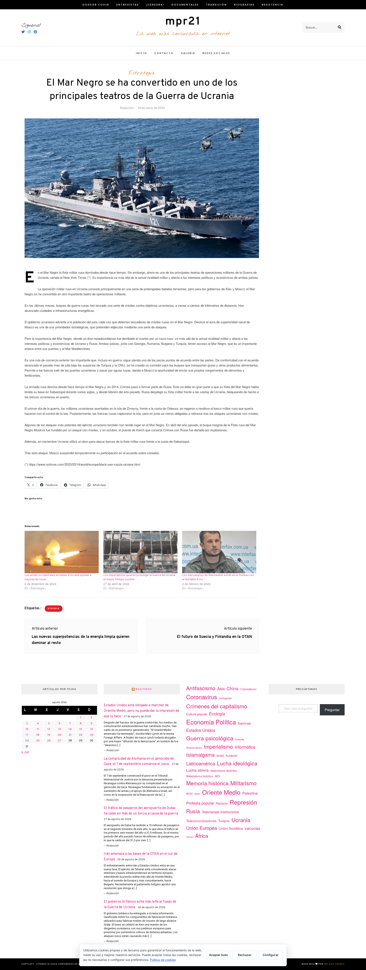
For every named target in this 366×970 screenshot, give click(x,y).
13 (59, 729)
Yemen (189, 836)
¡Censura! (155, 4)
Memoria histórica (207, 783)
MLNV (189, 793)
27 (59, 740)
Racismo (222, 803)
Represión (243, 802)
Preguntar (332, 709)
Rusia (193, 811)
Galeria (188, 53)
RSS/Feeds (144, 689)
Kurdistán (231, 756)
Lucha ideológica (237, 763)
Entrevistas (127, 4)
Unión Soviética (231, 828)
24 (27, 740)
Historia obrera (194, 747)
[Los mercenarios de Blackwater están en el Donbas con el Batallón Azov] (219, 552)
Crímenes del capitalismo (216, 706)
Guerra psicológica (209, 738)
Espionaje (244, 723)
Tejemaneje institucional (220, 811)
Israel (220, 755)
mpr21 (183, 21)
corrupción (225, 698)
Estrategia (142, 73)
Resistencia (272, 4)
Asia (221, 688)
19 (48, 735)
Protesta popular (200, 803)
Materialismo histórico (199, 776)
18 (37, 735)
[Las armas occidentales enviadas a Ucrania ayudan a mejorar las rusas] (62, 552)
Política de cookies (163, 960)
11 (38, 729)
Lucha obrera (197, 770)
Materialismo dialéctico (224, 771)
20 (59, 735)
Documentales (185, 4)
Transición (216, 4)
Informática (245, 747)
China (232, 688)
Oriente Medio (221, 792)
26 (49, 740)
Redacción (127, 108)
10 (27, 729)
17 (27, 735)
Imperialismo (218, 746)
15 (80, 729)
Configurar (271, 955)
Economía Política (211, 721)
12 (48, 729)
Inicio (141, 53)
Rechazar (244, 955)
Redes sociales (216, 53)
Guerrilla (239, 739)
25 (38, 740)
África (201, 835)
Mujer (197, 793)
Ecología (217, 714)
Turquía (224, 820)
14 (70, 729)
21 (70, 735)
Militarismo (243, 783)
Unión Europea (201, 827)
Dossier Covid (96, 4)
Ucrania (54, 608)
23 (91, 735)
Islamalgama (200, 754)
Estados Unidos (200, 730)
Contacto (164, 53)
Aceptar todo (218, 955)
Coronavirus (201, 697)
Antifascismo (200, 688)
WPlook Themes (334, 964)
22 (80, 735)
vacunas (252, 828)
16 (91, 729)
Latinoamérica (200, 763)
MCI (217, 776)
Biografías (244, 4)
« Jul (25, 752)
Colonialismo (248, 689)
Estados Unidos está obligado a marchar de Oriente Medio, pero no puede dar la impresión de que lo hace (141, 710)
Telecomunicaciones (201, 820)
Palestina (250, 793)
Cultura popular (196, 714)
